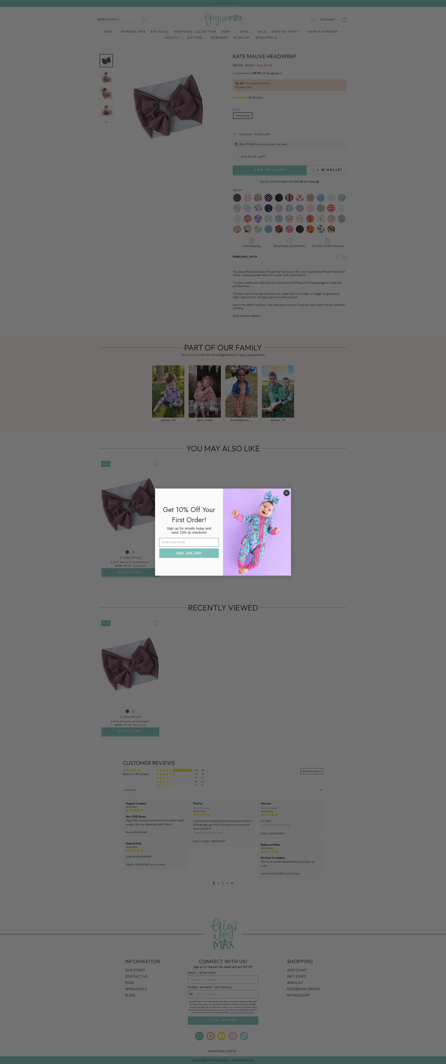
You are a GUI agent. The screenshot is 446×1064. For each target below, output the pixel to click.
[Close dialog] (286, 493)
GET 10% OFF (189, 553)
